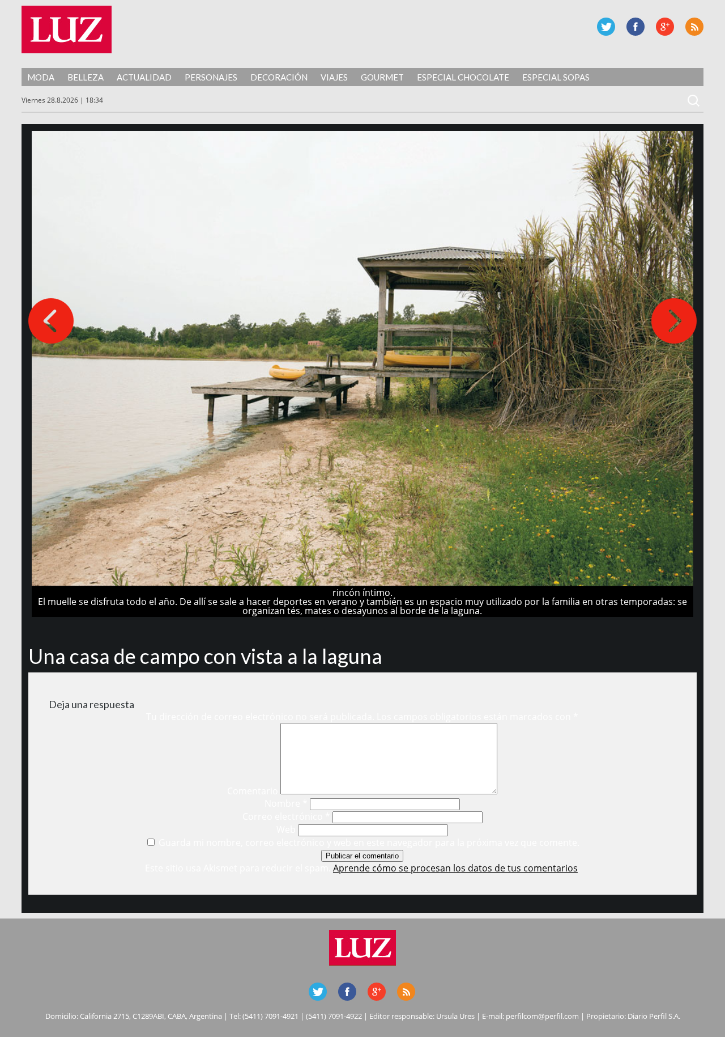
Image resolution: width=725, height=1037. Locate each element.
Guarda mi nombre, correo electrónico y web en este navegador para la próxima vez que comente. (369, 842)
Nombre (286, 803)
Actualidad (144, 77)
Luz (67, 29)
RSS (694, 27)
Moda (40, 77)
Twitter (606, 27)
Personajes (211, 77)
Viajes (334, 77)
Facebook (635, 27)
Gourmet (382, 77)
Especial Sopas (556, 77)
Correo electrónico (286, 816)
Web (286, 829)
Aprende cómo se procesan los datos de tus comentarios (455, 868)
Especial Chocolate (463, 77)
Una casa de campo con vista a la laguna (205, 656)
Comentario (252, 791)
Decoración (279, 77)
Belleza (85, 77)
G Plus (665, 27)
